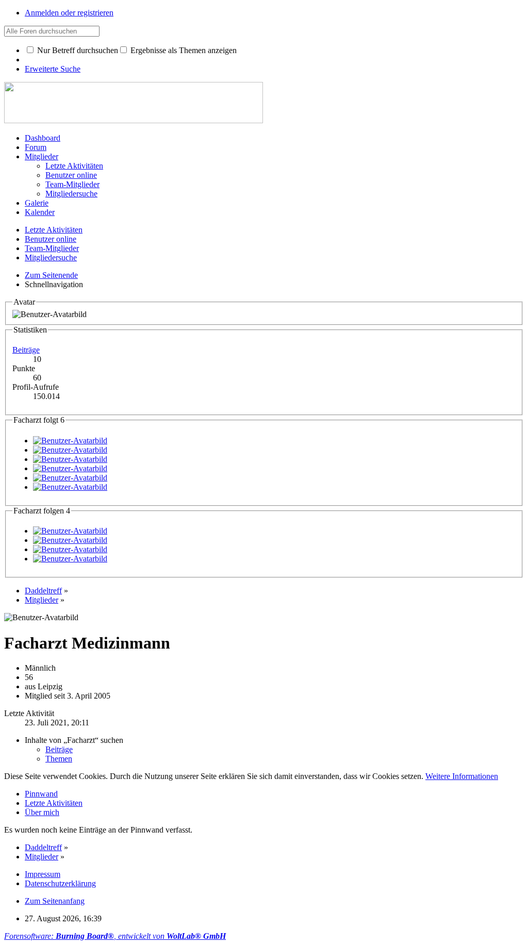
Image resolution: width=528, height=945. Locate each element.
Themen (58, 758)
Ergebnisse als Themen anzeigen (182, 50)
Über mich (42, 812)
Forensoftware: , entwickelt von (115, 936)
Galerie (36, 202)
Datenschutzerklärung (60, 883)
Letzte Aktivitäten (53, 803)
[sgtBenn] (70, 487)
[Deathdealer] (70, 477)
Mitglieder (41, 156)
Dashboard (42, 138)
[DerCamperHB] (70, 459)
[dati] (70, 468)
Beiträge (26, 349)
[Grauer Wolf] (70, 449)
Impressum (42, 874)
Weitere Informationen (461, 776)
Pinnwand (41, 793)
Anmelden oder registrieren (69, 12)
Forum (35, 147)
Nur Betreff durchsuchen (76, 50)
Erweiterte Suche (52, 68)
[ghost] (70, 440)
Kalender (40, 212)
